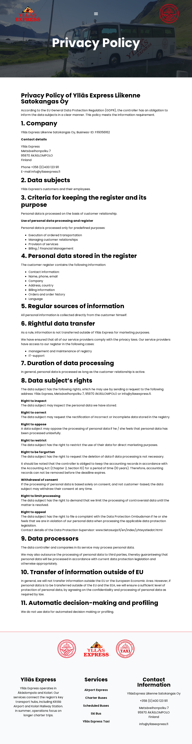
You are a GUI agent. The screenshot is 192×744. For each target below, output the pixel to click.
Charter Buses (96, 698)
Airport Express (96, 690)
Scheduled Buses (96, 706)
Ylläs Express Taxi (96, 721)
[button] (96, 13)
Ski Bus (96, 713)
